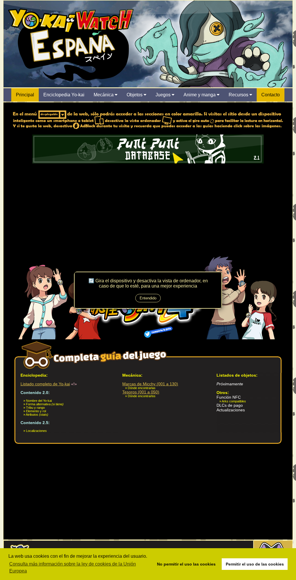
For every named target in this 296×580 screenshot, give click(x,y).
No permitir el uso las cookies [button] (186, 564)
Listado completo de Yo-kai (45, 384)
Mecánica (104, 94)
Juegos (164, 94)
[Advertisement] (147, 208)
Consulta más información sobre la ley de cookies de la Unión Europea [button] (72, 567)
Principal (25, 94)
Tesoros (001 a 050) (140, 392)
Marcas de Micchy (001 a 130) (150, 384)
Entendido (148, 298)
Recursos (239, 94)
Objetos (135, 94)
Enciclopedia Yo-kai (63, 94)
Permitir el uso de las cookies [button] (255, 564)
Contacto (270, 94)
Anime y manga (200, 94)
